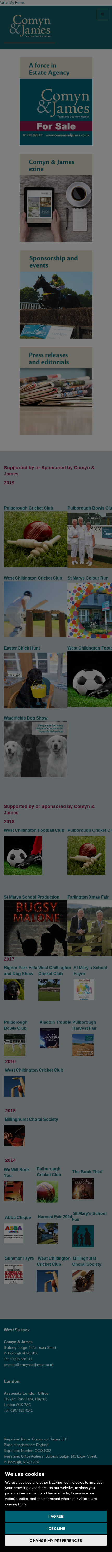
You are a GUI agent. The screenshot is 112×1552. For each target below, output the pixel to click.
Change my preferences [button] (56, 1540)
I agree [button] (56, 1516)
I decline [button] (56, 1528)
